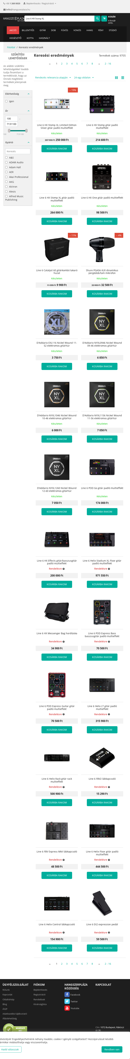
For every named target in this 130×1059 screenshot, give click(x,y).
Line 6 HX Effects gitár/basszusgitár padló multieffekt (57, 562)
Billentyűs (28, 30)
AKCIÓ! (12, 30)
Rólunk (6, 989)
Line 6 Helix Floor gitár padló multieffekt (102, 853)
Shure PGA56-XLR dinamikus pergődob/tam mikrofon (102, 272)
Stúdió (113, 30)
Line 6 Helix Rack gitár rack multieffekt (57, 780)
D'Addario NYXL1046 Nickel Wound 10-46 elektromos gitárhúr (57, 417)
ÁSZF (5, 1008)
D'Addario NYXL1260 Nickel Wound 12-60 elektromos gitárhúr (57, 490)
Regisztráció (40, 994)
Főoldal (11, 47)
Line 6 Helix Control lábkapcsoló (57, 924)
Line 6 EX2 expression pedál (102, 924)
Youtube (75, 1008)
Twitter (74, 1001)
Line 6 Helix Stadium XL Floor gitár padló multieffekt (102, 562)
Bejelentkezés (40, 989)
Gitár (43, 30)
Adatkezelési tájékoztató (15, 1013)
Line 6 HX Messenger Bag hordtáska (57, 633)
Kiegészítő (15, 38)
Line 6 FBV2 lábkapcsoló (102, 778)
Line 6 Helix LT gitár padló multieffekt (102, 708)
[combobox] (59, 19)
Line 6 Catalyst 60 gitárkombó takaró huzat (56, 272)
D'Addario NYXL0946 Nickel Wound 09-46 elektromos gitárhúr (102, 344)
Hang (89, 30)
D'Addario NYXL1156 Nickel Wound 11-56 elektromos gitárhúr (102, 417)
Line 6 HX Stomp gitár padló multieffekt (102, 126)
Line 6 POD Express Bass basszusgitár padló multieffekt (102, 635)
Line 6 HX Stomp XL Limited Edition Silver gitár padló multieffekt (57, 126)
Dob (53, 30)
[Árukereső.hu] (15, 1029)
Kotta (30, 38)
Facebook (75, 994)
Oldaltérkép (8, 999)
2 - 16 (108, 63)
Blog (5, 1004)
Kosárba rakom (57, 148)
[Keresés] (97, 19)
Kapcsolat (7, 994)
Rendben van (112, 1049)
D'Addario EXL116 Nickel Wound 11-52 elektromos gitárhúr (57, 344)
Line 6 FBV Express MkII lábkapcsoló (57, 851)
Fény (100, 30)
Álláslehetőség (10, 1018)
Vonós (77, 30)
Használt (44, 38)
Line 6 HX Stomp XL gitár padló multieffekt (56, 199)
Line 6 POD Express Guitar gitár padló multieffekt (57, 708)
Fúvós (64, 30)
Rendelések (39, 999)
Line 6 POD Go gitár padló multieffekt (102, 488)
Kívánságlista (40, 1004)
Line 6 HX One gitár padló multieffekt (102, 197)
